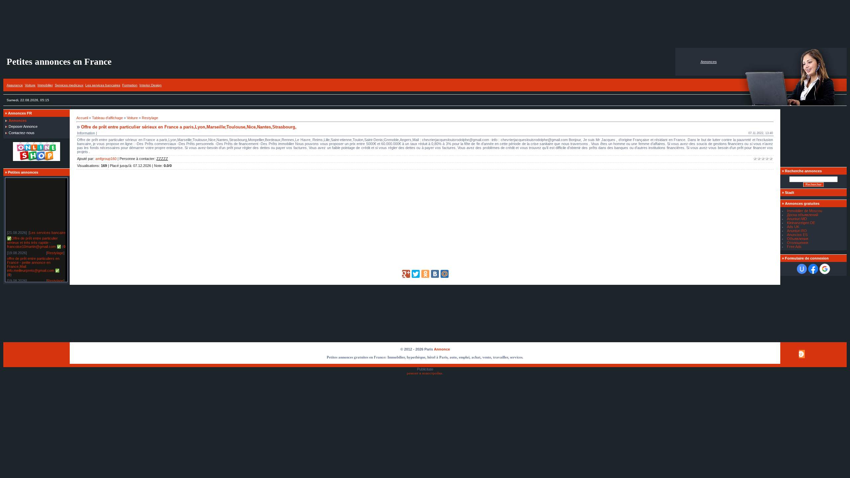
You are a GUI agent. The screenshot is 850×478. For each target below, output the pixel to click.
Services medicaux (69, 85)
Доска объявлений (802, 215)
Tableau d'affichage (107, 118)
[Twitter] (416, 274)
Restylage (55, 251)
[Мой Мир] (445, 274)
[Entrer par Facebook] (813, 269)
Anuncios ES (797, 235)
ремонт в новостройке (424, 373)
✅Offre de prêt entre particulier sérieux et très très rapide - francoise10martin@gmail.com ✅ (34, 240)
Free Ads (794, 247)
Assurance (15, 85)
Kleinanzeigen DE (801, 223)
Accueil (82, 118)
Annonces (709, 62)
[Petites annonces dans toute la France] (36, 160)
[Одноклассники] (425, 274)
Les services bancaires (102, 85)
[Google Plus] (406, 274)
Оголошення (797, 243)
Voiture (30, 85)
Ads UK (793, 227)
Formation (129, 85)
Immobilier (45, 85)
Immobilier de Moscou (804, 211)
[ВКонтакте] (435, 274)
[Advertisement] (425, 24)
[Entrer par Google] (824, 269)
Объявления (797, 239)
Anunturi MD (797, 219)
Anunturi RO (797, 231)
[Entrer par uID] (802, 269)
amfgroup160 (106, 159)
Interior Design (150, 85)
